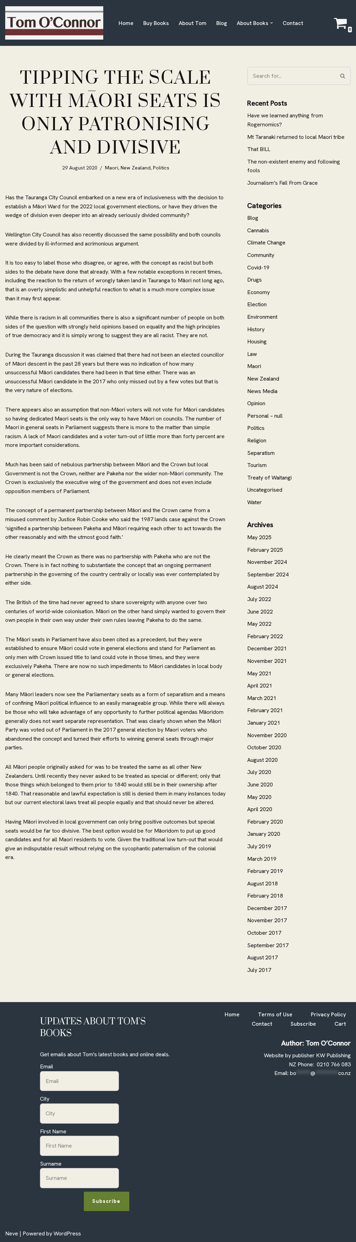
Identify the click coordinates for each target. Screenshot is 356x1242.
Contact (293, 23)
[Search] (343, 76)
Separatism (261, 453)
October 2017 (264, 932)
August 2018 (262, 883)
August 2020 (262, 760)
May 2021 (259, 673)
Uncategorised (264, 489)
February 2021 (265, 710)
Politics (161, 168)
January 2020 (263, 833)
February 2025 (265, 549)
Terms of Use (275, 1014)
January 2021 (263, 722)
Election (257, 304)
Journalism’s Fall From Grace (282, 182)
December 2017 (267, 908)
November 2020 (267, 735)
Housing (257, 341)
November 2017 (267, 920)
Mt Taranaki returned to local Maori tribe (296, 137)
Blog (221, 23)
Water (254, 502)
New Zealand (136, 168)
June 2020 (260, 784)
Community (260, 255)
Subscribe (106, 1201)
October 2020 (264, 747)
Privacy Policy (328, 1014)
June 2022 (260, 611)
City (44, 1098)
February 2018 (265, 895)
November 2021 (267, 661)
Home (126, 23)
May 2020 (259, 797)
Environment (262, 316)
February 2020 (265, 821)
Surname (51, 1163)
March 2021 (261, 698)
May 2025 (259, 537)
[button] (271, 23)
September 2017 (268, 945)
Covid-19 (258, 267)
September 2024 (268, 574)
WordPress (67, 1233)
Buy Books (156, 23)
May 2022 (259, 623)
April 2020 (259, 809)
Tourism (257, 465)
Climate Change (266, 242)
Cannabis (258, 230)
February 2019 (265, 871)
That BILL (258, 149)
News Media (262, 391)
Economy (258, 292)
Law (252, 354)
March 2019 (261, 858)
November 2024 (267, 562)
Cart (340, 1023)
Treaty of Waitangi (269, 477)
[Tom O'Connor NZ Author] (56, 23)
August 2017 (262, 957)
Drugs (254, 279)
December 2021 (267, 648)
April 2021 (259, 685)
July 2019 (259, 846)
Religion (256, 440)
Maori (111, 168)
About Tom (193, 23)
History (256, 329)
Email (46, 1066)
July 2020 (259, 772)
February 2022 (265, 636)
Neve (11, 1233)
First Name (53, 1131)
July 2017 (259, 970)
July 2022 (259, 599)
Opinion (256, 403)
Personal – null (265, 415)
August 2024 (262, 586)
